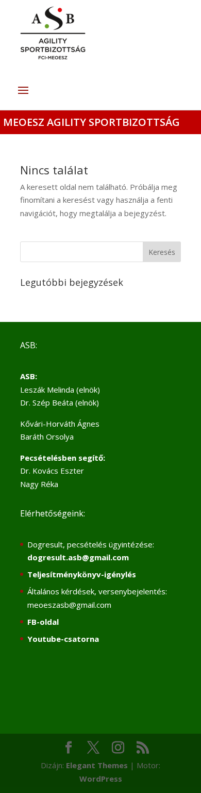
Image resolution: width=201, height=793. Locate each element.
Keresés (161, 252)
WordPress (100, 778)
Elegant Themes (97, 765)
